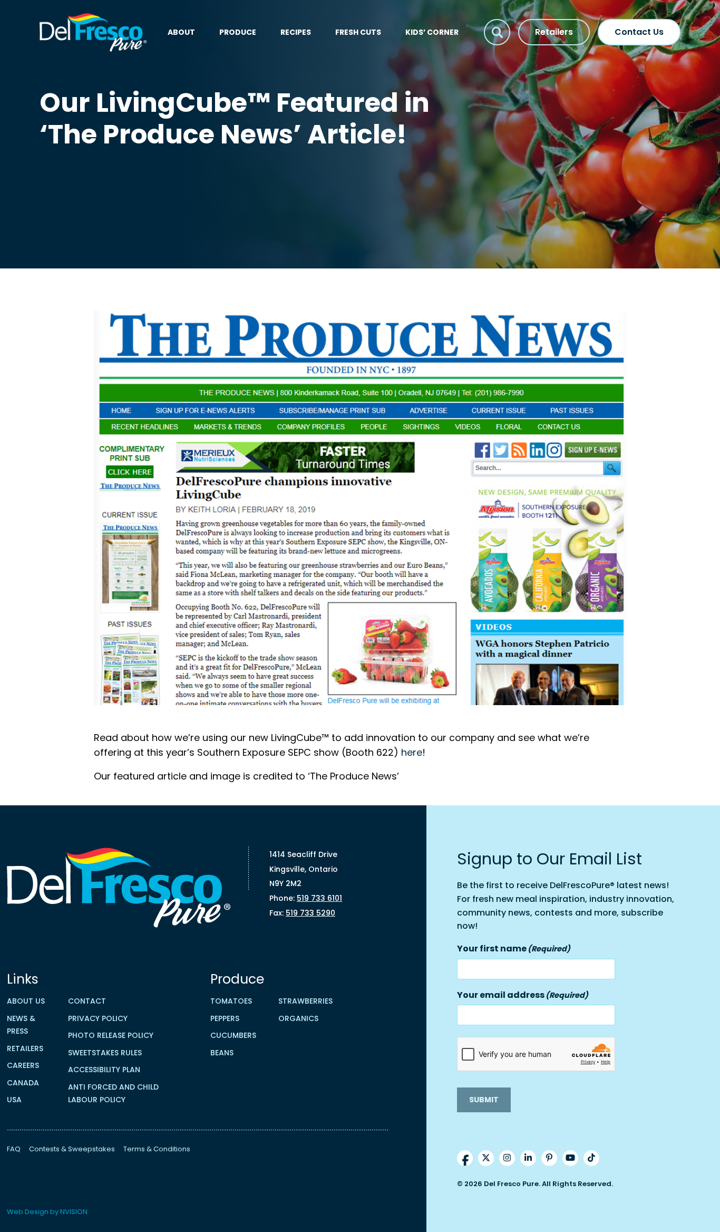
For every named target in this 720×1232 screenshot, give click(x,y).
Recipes (295, 32)
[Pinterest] (549, 1158)
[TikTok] (591, 1158)
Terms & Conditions (156, 1149)
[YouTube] (570, 1158)
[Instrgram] (507, 1158)
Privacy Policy (98, 1018)
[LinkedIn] (528, 1158)
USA (14, 1099)
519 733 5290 (310, 913)
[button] (497, 32)
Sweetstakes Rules (105, 1052)
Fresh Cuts (358, 32)
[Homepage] (93, 32)
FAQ (14, 1149)
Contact (87, 1001)
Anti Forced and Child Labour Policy (113, 1093)
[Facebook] (465, 1158)
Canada (23, 1082)
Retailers (554, 32)
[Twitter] (486, 1158)
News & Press (21, 1025)
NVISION (73, 1212)
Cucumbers (233, 1035)
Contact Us (639, 32)
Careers (23, 1065)
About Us (26, 1001)
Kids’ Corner (432, 32)
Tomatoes (231, 1001)
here (411, 752)
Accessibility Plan (104, 1069)
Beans (221, 1052)
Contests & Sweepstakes (72, 1149)
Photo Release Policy (110, 1035)
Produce (237, 32)
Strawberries (305, 1001)
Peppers (224, 1018)
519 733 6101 (319, 898)
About (181, 32)
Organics (298, 1018)
